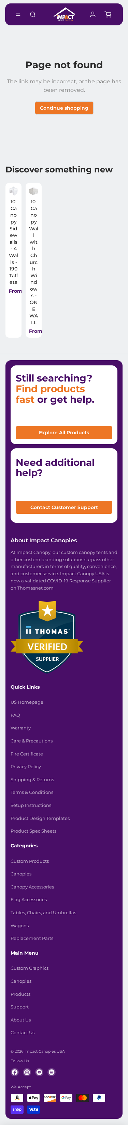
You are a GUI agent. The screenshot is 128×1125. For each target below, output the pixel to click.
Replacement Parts (32, 938)
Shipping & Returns (32, 779)
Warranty (21, 727)
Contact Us (22, 1032)
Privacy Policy (26, 766)
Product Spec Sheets (33, 831)
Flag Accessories (29, 899)
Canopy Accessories (32, 887)
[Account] (92, 14)
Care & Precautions (32, 740)
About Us (21, 1020)
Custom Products (30, 861)
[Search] (32, 14)
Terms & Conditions (32, 792)
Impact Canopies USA (45, 1051)
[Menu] (18, 14)
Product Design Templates (40, 818)
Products (20, 994)
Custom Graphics (29, 968)
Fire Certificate (27, 754)
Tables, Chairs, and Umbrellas (43, 912)
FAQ (15, 715)
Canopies (21, 873)
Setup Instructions (31, 805)
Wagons (20, 925)
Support (20, 1006)
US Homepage (27, 702)
